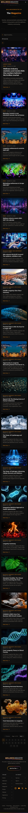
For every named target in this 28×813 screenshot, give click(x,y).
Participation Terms (14, 807)
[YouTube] (19, 788)
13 (15, 743)
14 (18, 743)
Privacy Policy (9, 805)
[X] (22, 788)
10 (6, 743)
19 (17, 746)
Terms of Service (16, 805)
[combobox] (14, 38)
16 (24, 743)
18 (14, 746)
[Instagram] (15, 788)
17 (11, 746)
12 (12, 743)
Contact (3, 805)
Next (21, 736)
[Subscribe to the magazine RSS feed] (2, 42)
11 (9, 743)
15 (21, 743)
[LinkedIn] (26, 788)
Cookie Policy (23, 805)
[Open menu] (25, 2)
